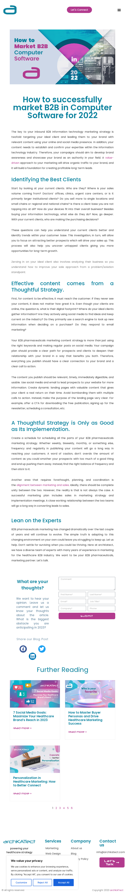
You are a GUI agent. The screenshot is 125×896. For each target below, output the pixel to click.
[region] (42, 872)
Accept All (63, 882)
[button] (119, 9)
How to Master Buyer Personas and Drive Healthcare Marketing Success (85, 718)
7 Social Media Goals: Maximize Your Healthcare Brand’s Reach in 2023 (33, 716)
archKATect (116, 890)
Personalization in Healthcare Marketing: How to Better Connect (34, 782)
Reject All (43, 882)
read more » (22, 728)
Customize (21, 882)
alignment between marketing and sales (43, 485)
